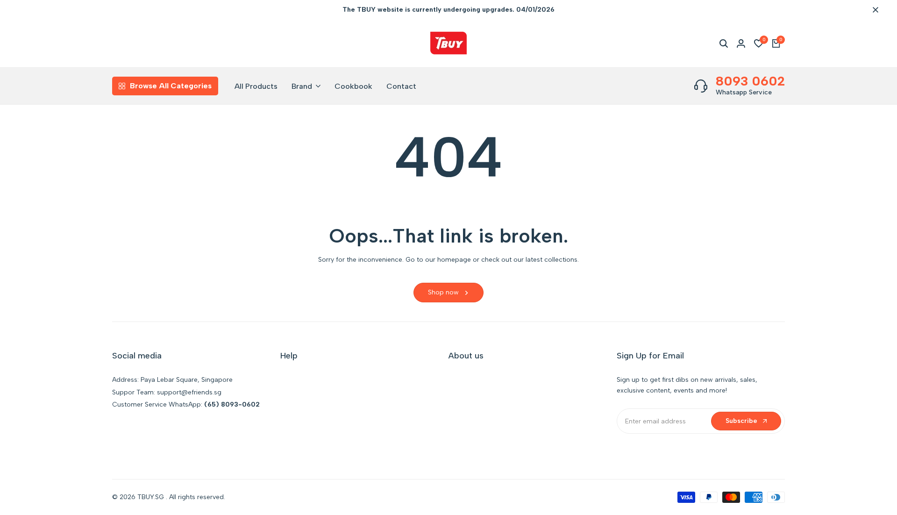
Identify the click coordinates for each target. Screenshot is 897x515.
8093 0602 (750, 80)
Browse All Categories (171, 85)
